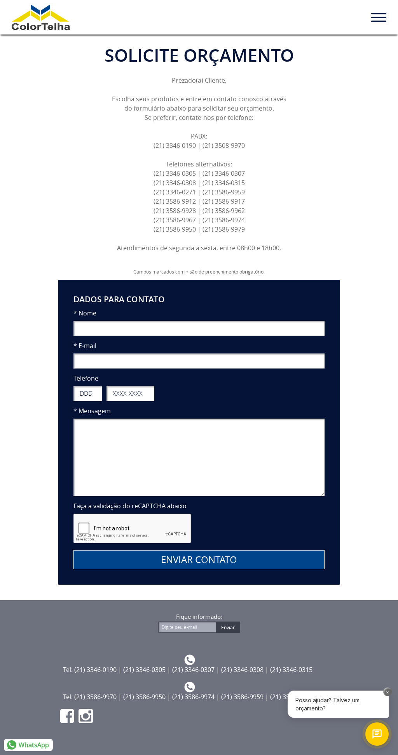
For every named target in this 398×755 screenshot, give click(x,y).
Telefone (85, 378)
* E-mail (84, 346)
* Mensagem (92, 411)
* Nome (84, 313)
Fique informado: (199, 617)
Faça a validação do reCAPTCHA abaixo (130, 506)
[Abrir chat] (377, 734)
